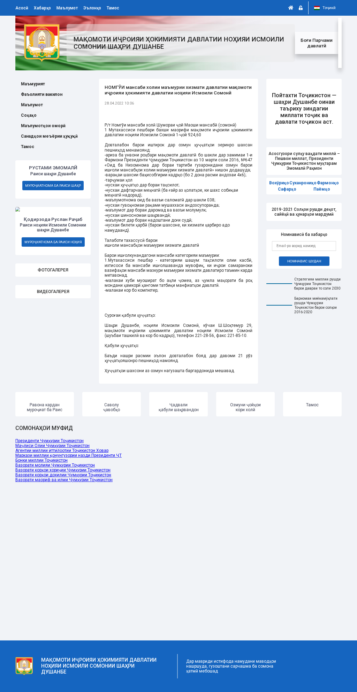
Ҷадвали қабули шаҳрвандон (179, 407)
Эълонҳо (92, 8)
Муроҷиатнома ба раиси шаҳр (53, 185)
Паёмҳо (321, 189)
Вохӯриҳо (279, 182)
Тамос (113, 8)
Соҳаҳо (29, 115)
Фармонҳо (328, 182)
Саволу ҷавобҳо (111, 407)
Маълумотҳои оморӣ (43, 125)
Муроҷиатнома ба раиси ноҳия (53, 242)
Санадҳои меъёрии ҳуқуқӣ (49, 136)
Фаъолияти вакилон (41, 94)
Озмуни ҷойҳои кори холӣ (245, 407)
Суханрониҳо (303, 182)
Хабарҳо (42, 8)
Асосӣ (21, 8)
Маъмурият (33, 84)
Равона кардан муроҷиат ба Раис (44, 407)
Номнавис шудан (304, 261)
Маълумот (67, 8)
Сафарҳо (287, 189)
